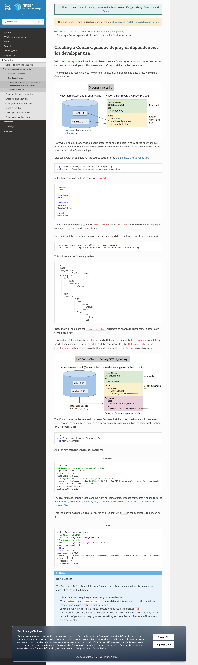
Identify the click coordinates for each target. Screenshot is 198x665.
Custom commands (16, 74)
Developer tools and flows (17, 113)
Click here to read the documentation (135, 22)
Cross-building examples (16, 99)
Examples (8, 60)
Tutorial (7, 46)
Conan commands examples (18, 117)
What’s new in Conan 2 (15, 37)
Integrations (9, 55)
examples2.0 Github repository (132, 158)
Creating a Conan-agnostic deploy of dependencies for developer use (25, 84)
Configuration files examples (18, 103)
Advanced (108, 11)
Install (6, 41)
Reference (8, 122)
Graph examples (13, 108)
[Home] (55, 31)
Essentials (148, 7)
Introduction (10, 32)
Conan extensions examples (18, 69)
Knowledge (9, 126)
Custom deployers (16, 90)
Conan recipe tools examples (19, 94)
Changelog (8, 131)
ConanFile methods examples (19, 65)
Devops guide (10, 51)
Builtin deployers (15, 78)
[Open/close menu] (2, 60)
